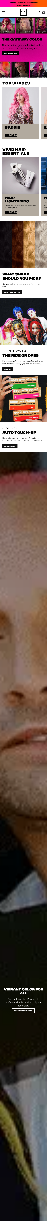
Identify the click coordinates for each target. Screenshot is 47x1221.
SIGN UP (7, 369)
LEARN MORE (10, 446)
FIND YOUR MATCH (12, 292)
